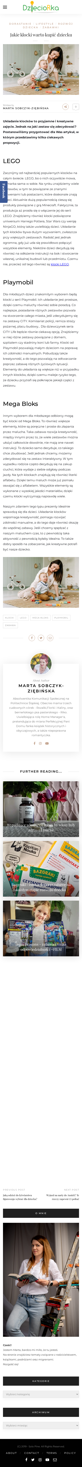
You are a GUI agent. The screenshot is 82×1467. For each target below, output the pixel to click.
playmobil (61, 617)
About (11, 1452)
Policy (70, 1452)
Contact (31, 1452)
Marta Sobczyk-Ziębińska (26, 108)
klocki (9, 617)
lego (23, 617)
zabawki (51, 27)
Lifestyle (45, 23)
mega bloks (40, 617)
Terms (52, 1452)
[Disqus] (41, 1010)
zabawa (10, 625)
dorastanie (20, 23)
